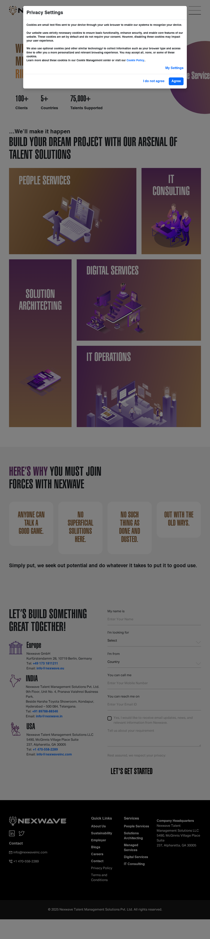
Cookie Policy (135, 60)
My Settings (174, 68)
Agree (176, 81)
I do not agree (153, 81)
